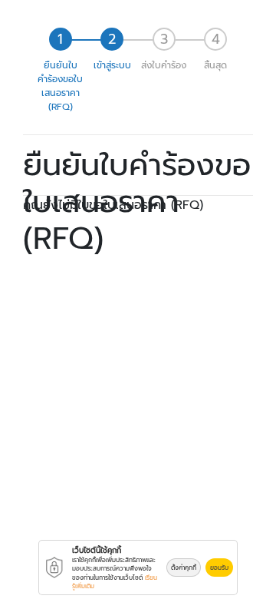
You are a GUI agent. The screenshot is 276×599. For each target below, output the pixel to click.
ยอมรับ (219, 567)
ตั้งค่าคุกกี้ (183, 567)
